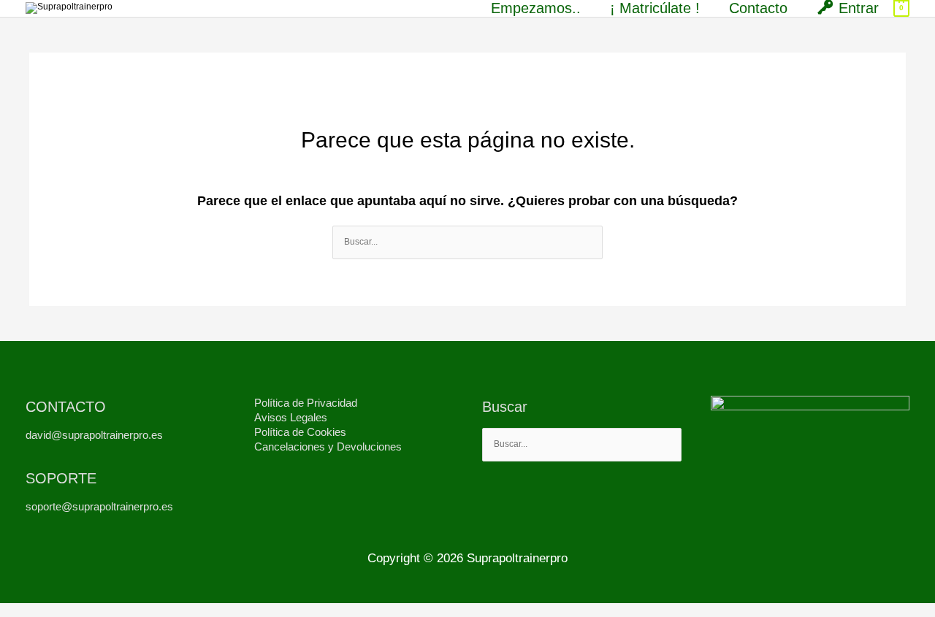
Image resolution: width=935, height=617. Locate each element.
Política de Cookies (300, 432)
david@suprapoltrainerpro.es (94, 435)
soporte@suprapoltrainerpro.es (99, 506)
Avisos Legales (290, 417)
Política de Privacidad (305, 402)
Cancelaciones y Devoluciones (328, 446)
